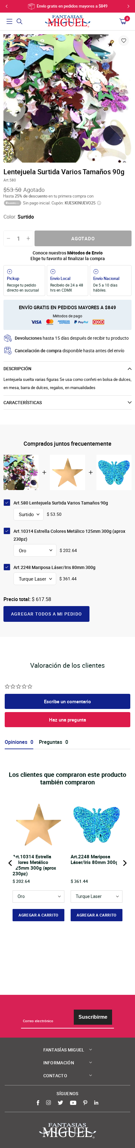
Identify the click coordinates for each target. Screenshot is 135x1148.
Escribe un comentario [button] (67, 701)
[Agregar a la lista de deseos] (123, 40)
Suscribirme (92, 1017)
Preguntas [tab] (50, 742)
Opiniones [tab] (16, 742)
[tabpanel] (67, 98)
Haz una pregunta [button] (67, 719)
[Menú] (9, 21)
